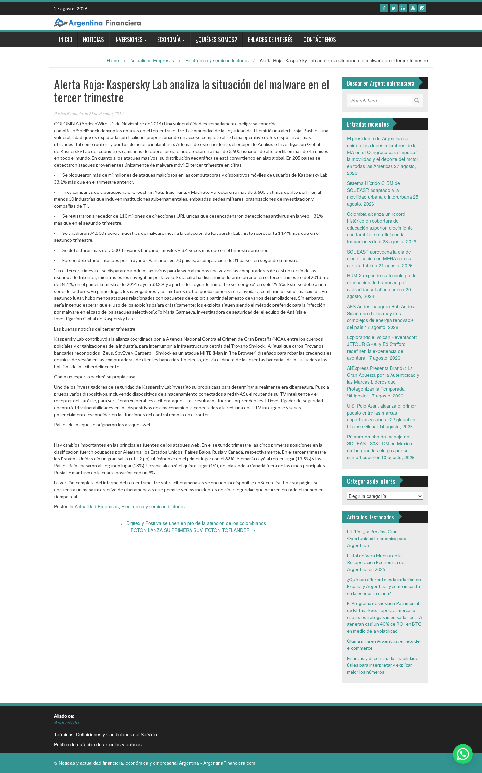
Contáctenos (319, 39)
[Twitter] (394, 8)
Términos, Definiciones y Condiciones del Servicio (105, 734)
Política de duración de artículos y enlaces (98, 744)
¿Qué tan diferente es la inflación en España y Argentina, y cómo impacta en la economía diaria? (384, 586)
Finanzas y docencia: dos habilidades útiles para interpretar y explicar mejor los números (384, 665)
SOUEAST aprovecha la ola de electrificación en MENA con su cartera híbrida (379, 258)
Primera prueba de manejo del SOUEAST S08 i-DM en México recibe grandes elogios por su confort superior (379, 446)
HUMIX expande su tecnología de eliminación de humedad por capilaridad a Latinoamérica (382, 282)
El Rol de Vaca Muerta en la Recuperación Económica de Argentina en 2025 (375, 562)
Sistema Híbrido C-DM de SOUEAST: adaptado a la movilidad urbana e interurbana (379, 190)
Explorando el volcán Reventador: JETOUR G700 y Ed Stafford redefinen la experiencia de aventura (382, 347)
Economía (169, 39)
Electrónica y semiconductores (217, 60)
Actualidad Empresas (152, 60)
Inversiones (128, 39)
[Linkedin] (403, 8)
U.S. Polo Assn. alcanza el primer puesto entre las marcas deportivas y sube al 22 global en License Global (381, 416)
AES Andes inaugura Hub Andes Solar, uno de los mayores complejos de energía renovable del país (380, 316)
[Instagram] (422, 8)
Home (113, 60)
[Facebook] (384, 8)
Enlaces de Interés (270, 39)
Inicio (65, 39)
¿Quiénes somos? (216, 39)
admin (77, 113)
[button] (463, 754)
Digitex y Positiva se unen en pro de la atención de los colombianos (193, 523)
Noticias (93, 39)
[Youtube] (413, 8)
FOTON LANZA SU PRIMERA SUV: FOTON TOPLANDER (193, 530)
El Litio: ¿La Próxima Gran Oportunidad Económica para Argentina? (376, 538)
